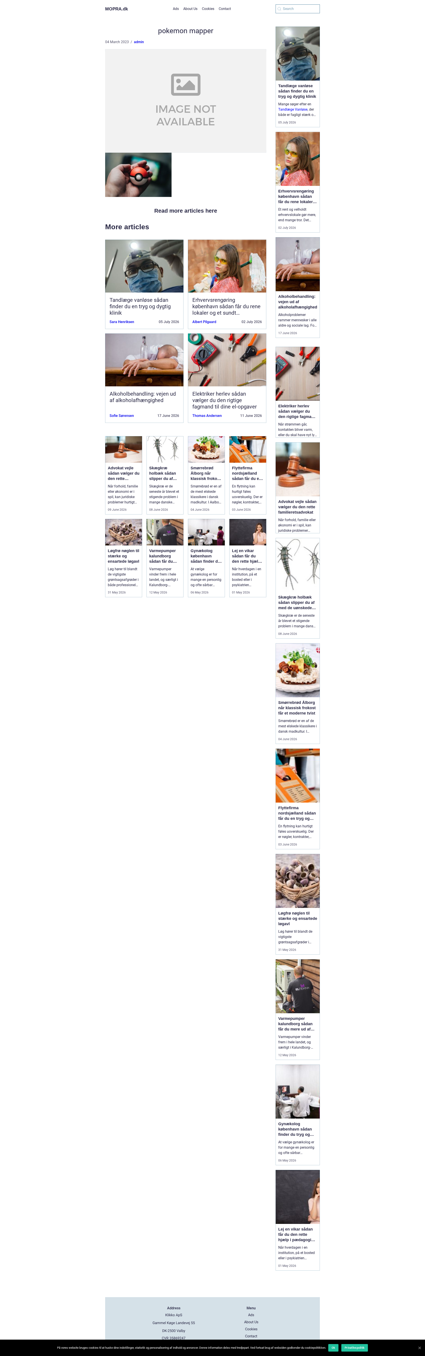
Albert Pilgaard (204, 322)
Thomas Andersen (207, 416)
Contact (225, 9)
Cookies (208, 9)
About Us (190, 9)
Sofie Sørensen (122, 416)
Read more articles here (185, 211)
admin (139, 42)
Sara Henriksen (122, 322)
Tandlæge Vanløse (292, 109)
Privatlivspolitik (355, 1347)
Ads (176, 9)
